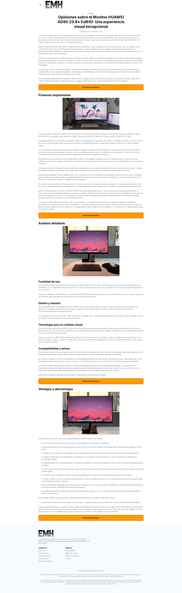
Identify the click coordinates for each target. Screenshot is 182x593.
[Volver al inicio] (93, 4)
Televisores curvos (44, 556)
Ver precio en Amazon (91, 87)
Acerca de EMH (70, 550)
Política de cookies (71, 553)
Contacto (68, 558)
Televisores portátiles (45, 561)
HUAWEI (91, 14)
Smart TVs (41, 550)
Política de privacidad (72, 556)
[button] (40, 4)
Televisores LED (43, 553)
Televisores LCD (43, 558)
